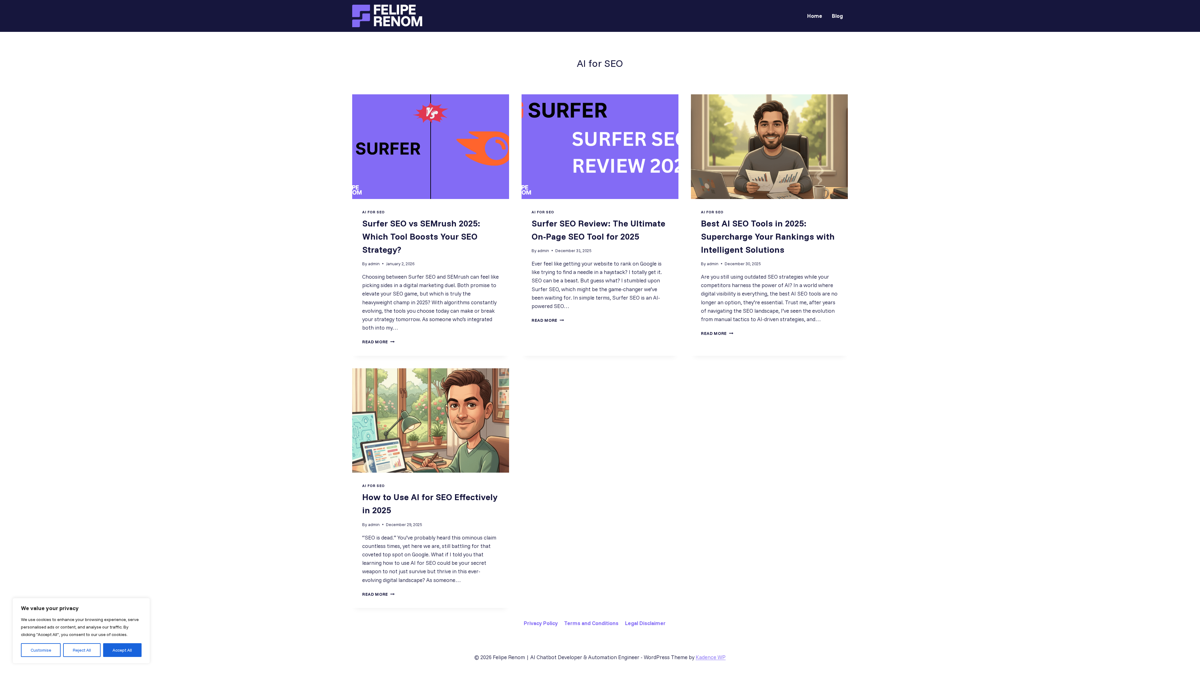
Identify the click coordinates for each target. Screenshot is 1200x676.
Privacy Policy (541, 623)
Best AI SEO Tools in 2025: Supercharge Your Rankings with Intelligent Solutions (768, 236)
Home (814, 15)
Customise (41, 650)
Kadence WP (711, 657)
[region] (81, 631)
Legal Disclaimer (645, 623)
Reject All (82, 650)
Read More (378, 341)
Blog (837, 15)
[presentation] (430, 146)
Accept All (122, 650)
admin (374, 263)
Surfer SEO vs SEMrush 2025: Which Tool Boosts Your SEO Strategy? (421, 236)
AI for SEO (373, 212)
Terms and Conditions (591, 623)
